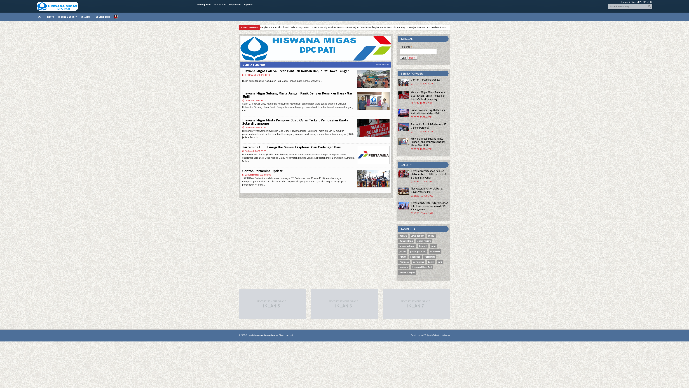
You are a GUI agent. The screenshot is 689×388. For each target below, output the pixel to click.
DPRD (431, 236)
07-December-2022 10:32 (256, 75)
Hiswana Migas (407, 272)
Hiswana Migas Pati (422, 267)
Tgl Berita (406, 46)
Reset (412, 57)
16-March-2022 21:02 (254, 100)
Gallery (85, 17)
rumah (403, 257)
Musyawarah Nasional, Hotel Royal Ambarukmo (426, 190)
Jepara (403, 236)
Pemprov (404, 262)
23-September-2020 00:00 (256, 175)
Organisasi (235, 4)
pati (440, 262)
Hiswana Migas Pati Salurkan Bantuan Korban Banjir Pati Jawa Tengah (296, 71)
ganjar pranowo (418, 251)
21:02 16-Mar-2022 (422, 149)
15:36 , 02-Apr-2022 (422, 181)
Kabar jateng (406, 241)
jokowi (403, 251)
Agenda (248, 4)
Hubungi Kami (102, 17)
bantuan (404, 267)
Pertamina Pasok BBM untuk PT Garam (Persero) (429, 126)
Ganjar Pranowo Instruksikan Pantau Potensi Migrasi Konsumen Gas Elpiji (396, 27)
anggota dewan (407, 246)
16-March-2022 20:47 (254, 127)
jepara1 (423, 246)
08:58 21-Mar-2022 (422, 117)
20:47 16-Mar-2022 (422, 103)
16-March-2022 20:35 (254, 151)
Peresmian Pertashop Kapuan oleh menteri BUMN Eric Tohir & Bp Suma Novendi (428, 174)
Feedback (415, 257)
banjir (431, 262)
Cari (404, 57)
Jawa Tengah (417, 236)
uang (433, 246)
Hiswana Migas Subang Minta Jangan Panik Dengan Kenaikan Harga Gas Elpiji (297, 95)
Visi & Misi (220, 4)
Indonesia (435, 251)
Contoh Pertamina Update (262, 170)
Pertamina (430, 257)
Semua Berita (382, 64)
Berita (50, 17)
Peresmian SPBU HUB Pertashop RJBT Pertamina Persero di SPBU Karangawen (429, 206)
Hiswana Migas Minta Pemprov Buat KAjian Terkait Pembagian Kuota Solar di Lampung (308, 27)
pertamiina (418, 262)
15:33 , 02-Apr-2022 (422, 196)
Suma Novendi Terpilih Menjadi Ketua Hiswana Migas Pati (428, 111)
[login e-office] (116, 17)
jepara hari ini (424, 241)
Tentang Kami (203, 4)
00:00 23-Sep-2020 (422, 83)
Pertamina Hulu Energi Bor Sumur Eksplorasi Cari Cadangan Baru (291, 147)
